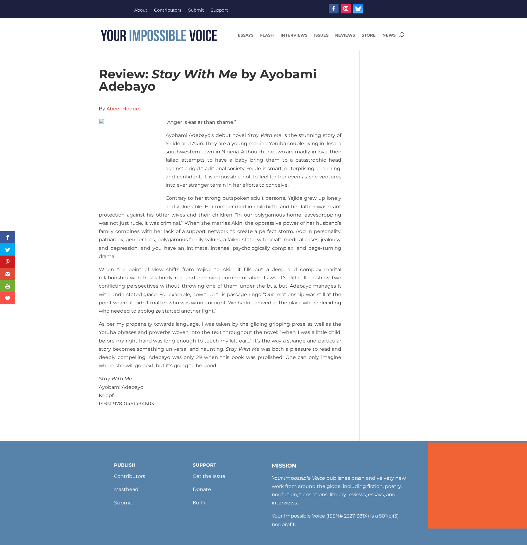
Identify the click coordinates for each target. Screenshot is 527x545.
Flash (267, 35)
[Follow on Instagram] (346, 8)
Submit (196, 10)
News (389, 35)
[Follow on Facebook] (334, 8)
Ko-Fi (199, 503)
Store (369, 35)
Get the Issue (209, 476)
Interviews (294, 35)
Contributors (167, 10)
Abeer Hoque (122, 109)
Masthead (126, 489)
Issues (321, 35)
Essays (245, 35)
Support (219, 10)
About (140, 10)
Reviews (345, 35)
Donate (202, 489)
